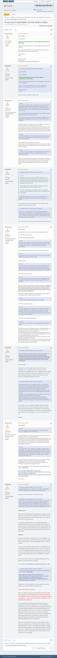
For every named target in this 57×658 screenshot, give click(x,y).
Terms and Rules (46, 656)
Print (51, 29)
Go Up (5, 640)
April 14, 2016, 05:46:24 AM (23, 65)
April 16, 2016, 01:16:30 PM (23, 226)
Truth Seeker (33, 17)
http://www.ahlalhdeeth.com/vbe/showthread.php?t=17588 (36, 564)
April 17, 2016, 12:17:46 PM (23, 422)
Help (42, 656)
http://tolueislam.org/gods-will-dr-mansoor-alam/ (29, 470)
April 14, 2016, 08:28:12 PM (23, 169)
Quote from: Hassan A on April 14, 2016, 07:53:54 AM (31, 172)
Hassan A (9, 100)
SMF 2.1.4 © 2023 (6, 656)
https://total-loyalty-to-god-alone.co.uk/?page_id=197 (29, 61)
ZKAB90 (8, 66)
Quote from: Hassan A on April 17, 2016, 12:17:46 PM (31, 487)
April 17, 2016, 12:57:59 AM (23, 347)
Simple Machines (13, 656)
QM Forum (8, 6)
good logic (9, 34)
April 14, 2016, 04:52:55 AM (23, 33)
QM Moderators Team (41, 17)
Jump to (33, 648)
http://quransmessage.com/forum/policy (45, 11)
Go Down (6, 29)
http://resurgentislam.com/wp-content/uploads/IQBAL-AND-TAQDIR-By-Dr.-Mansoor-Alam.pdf (33, 579)
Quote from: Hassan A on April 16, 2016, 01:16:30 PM (31, 350)
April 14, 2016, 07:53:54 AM (23, 100)
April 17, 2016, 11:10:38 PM (23, 484)
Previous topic (43, 25)
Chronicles (48, 17)
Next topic (49, 25)
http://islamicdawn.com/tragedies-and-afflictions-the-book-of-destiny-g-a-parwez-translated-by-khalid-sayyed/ (34, 472)
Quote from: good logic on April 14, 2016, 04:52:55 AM (31, 68)
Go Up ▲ (52, 656)
